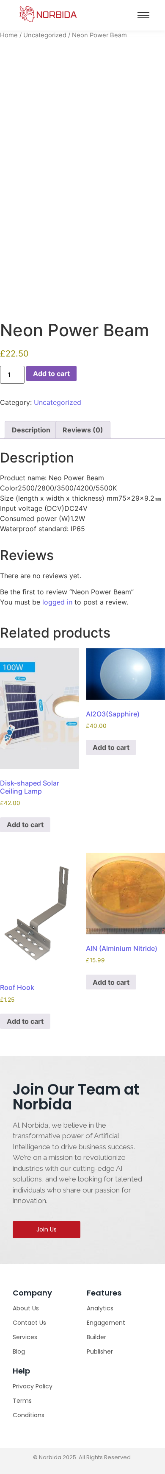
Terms (22, 1400)
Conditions (28, 1415)
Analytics (100, 1308)
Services (25, 1337)
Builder (96, 1337)
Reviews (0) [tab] (83, 430)
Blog (19, 1351)
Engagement (106, 1322)
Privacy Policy (32, 1386)
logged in (57, 602)
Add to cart (51, 373)
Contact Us (29, 1322)
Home (9, 35)
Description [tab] (31, 430)
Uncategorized (44, 35)
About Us (26, 1308)
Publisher (100, 1351)
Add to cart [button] (25, 824)
